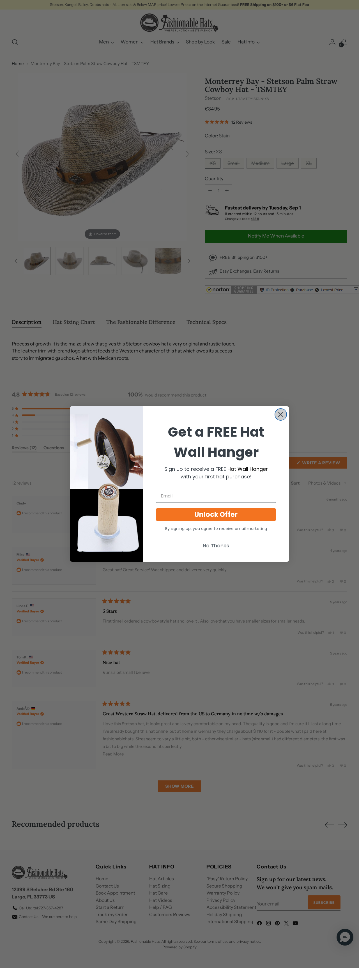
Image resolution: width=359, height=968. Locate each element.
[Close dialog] (281, 414)
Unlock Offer (216, 514)
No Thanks (216, 545)
